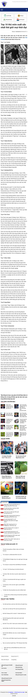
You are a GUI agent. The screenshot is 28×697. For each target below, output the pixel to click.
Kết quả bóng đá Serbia (7, 678)
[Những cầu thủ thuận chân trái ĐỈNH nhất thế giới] (16, 434)
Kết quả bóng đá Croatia (21, 674)
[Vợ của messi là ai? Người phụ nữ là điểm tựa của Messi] (16, 421)
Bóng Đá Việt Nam (5, 656)
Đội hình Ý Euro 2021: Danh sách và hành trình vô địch (12, 539)
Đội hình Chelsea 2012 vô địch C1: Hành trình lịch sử (11, 528)
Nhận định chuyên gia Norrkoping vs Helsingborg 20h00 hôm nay (12, 516)
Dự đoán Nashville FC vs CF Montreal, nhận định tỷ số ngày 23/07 (11, 520)
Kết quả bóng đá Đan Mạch (6, 681)
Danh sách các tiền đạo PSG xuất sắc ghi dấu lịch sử (11, 512)
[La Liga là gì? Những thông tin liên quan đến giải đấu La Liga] (7, 488)
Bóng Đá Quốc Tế (14, 656)
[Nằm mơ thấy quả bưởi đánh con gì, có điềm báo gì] (21, 467)
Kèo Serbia (4, 668)
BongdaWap (13, 659)
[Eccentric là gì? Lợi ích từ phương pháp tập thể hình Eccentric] (21, 488)
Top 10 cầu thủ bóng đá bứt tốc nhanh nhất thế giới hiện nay (9, 434)
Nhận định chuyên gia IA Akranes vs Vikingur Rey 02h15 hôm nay (12, 505)
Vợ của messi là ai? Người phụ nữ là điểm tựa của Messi (23, 421)
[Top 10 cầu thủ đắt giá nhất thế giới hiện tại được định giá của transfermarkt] (16, 406)
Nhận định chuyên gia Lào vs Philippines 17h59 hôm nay (10, 525)
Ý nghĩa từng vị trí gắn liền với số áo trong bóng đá (9, 421)
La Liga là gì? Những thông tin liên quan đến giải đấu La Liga (6, 497)
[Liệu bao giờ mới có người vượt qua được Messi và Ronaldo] (3, 427)
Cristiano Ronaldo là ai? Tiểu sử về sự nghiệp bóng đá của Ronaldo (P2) (7, 457)
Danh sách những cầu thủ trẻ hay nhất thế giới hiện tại (9, 406)
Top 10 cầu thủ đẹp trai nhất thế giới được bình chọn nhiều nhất (23, 415)
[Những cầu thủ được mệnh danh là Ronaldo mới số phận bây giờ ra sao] (16, 427)
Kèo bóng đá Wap (19, 669)
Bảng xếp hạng (19, 667)
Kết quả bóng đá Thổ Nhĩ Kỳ (7, 666)
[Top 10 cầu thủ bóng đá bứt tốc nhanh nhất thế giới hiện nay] (3, 434)
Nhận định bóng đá (5, 659)
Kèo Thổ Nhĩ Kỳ (5, 674)
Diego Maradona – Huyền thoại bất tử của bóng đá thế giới (7, 477)
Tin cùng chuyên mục (8, 401)
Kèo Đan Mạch (19, 672)
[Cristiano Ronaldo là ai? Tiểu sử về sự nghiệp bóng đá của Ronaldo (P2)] (7, 447)
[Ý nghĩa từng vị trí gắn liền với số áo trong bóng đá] (3, 421)
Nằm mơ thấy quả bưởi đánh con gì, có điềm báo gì (20, 477)
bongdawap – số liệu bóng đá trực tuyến (16, 692)
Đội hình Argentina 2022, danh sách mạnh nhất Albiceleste (12, 536)
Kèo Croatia (4, 672)
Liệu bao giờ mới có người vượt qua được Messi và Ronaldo (9, 427)
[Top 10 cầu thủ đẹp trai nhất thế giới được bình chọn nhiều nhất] (16, 415)
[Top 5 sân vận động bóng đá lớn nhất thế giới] (3, 415)
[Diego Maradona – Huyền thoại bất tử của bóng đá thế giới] (7, 467)
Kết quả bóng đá (19, 665)
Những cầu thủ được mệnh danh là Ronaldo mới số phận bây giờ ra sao (23, 428)
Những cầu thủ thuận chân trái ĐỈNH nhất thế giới (23, 434)
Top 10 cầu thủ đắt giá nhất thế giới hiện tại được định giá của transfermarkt (23, 407)
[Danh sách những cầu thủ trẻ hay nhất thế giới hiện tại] (3, 406)
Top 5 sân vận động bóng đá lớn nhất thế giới (9, 414)
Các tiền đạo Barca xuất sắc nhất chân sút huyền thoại (11, 509)
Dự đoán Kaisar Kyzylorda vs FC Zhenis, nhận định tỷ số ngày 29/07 (12, 532)
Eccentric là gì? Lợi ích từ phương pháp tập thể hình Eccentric (21, 497)
